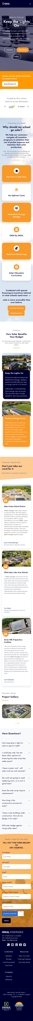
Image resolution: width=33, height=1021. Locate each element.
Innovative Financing (16, 308)
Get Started (23, 50)
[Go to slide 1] (14, 723)
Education (9, 956)
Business (9, 959)
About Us (9, 976)
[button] (30, 4)
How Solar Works (24, 962)
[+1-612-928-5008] (8, 944)
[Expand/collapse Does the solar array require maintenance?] (29, 790)
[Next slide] (28, 106)
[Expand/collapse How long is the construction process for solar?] (29, 800)
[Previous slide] (5, 106)
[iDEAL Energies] (6, 4)
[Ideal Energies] (16, 944)
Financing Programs (24, 959)
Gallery (16, 57)
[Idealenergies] (20, 944)
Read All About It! (10, 84)
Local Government (9, 962)
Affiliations (8, 980)
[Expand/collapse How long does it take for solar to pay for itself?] (29, 743)
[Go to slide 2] (16, 723)
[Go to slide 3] (18, 723)
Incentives (9, 50)
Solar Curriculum (24, 956)
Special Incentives (17, 313)
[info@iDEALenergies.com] (12, 944)
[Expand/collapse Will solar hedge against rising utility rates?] (29, 825)
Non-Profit (8, 965)
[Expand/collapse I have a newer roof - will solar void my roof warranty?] (29, 768)
